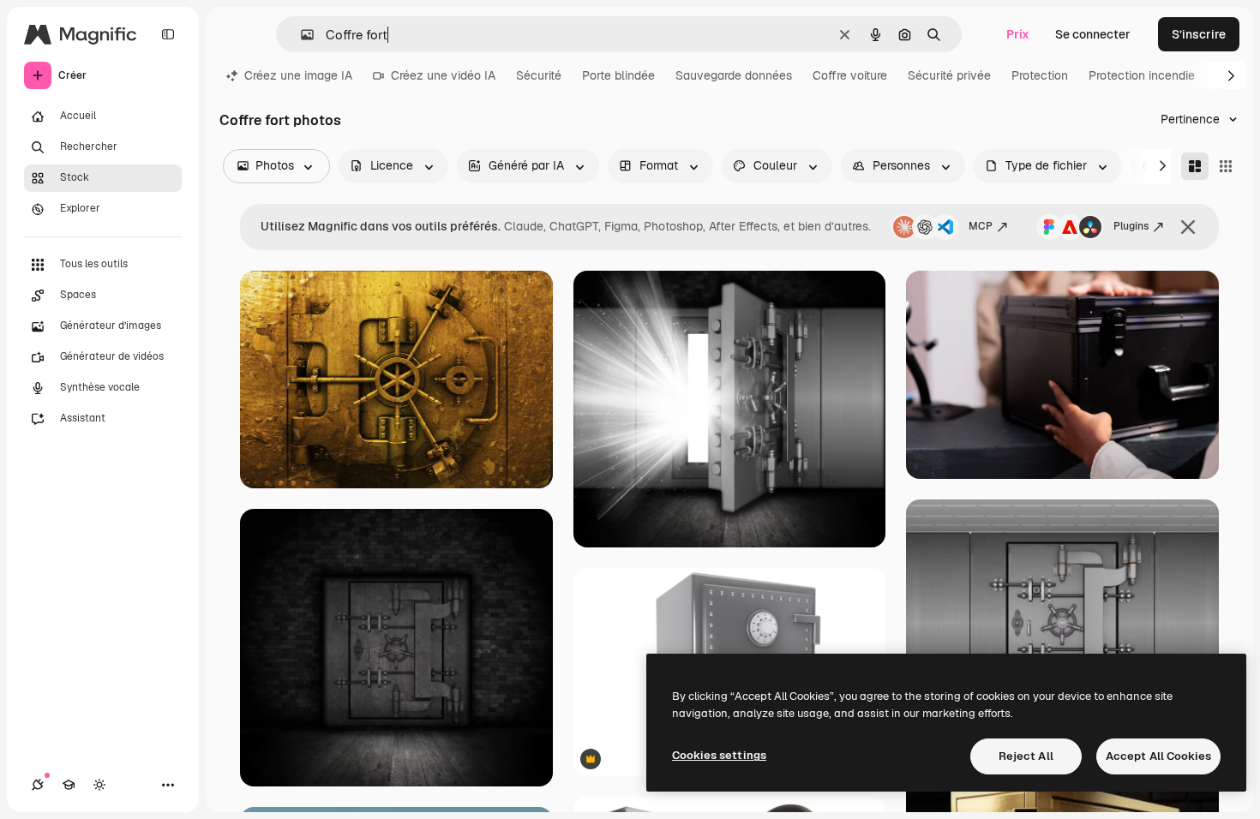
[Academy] (68, 784)
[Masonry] (1195, 166)
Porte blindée (618, 75)
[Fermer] (1188, 227)
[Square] (1225, 166)
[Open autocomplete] (300, 34)
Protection (1039, 75)
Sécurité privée (949, 75)
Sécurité (538, 75)
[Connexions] (37, 784)
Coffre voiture (850, 75)
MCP (981, 226)
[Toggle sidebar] (168, 34)
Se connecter (1093, 34)
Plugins (1131, 226)
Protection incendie (1142, 75)
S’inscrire (1199, 34)
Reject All (1026, 756)
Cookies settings (719, 755)
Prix (1017, 34)
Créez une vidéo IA (443, 75)
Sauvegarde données (733, 75)
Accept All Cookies (1158, 756)
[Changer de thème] (99, 784)
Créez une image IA (298, 75)
